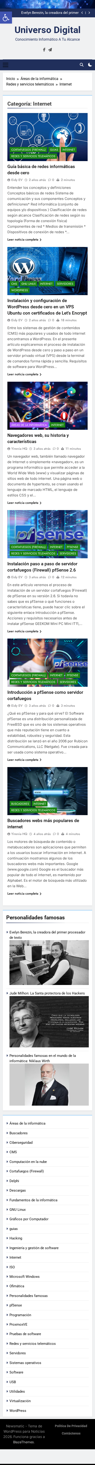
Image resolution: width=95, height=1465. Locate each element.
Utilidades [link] (17, 1391)
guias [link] (13, 1229)
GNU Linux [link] (17, 1210)
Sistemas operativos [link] (25, 1363)
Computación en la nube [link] (28, 1162)
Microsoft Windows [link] (24, 1277)
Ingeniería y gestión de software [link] (34, 1248)
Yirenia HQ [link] (19, 448)
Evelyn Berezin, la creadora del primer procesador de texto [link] (50, 13)
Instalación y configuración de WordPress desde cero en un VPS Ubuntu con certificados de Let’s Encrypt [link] (47, 307)
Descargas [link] (17, 1190)
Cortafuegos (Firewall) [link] (26, 1171)
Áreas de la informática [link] (27, 1123)
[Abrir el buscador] (81, 65)
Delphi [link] (14, 1181)
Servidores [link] (17, 1353)
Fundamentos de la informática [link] (33, 1200)
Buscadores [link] (18, 1133)
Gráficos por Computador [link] (28, 1219)
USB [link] (12, 1382)
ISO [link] (12, 1267)
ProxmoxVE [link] (18, 1324)
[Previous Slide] (82, 13)
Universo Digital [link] (48, 29)
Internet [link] (15, 1257)
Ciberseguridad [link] (21, 1143)
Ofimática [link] (16, 1286)
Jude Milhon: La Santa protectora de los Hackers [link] (47, 993)
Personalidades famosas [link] (28, 1296)
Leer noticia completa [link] (22, 239)
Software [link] (16, 1372)
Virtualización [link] (20, 1401)
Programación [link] (20, 1315)
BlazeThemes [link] (23, 1442)
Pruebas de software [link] (25, 1334)
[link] (6, 18)
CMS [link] (13, 1152)
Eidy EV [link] (17, 179)
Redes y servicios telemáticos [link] (32, 1344)
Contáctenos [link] (71, 1433)
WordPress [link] (17, 1411)
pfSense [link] (15, 1305)
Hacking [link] (15, 1238)
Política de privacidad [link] (71, 1426)
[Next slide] (89, 13)
